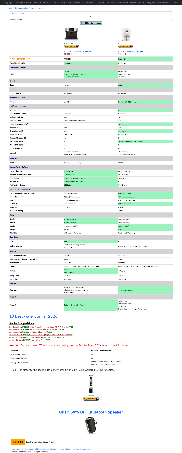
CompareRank (73, 449)
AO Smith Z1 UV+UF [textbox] (17, 13)
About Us (20, 449)
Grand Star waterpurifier (131, 51)
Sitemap (53, 449)
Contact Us (29, 449)
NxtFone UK (62, 449)
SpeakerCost (85, 449)
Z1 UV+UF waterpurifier (77, 51)
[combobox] (91, 13)
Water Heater (58, 2)
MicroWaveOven (136, 2)
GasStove (109, 2)
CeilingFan (150, 2)
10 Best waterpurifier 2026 (33, 316)
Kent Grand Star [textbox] (16, 19)
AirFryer (99, 2)
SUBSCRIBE (18, 442)
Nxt (10, 8)
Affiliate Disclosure (42, 449)
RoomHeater (88, 2)
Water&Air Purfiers (22, 2)
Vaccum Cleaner (163, 2)
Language (8, 2)
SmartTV (176, 2)
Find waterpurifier (21, 8)
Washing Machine (73, 2)
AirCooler (46, 2)
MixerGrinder (122, 2)
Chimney (36, 2)
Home (13, 449)
